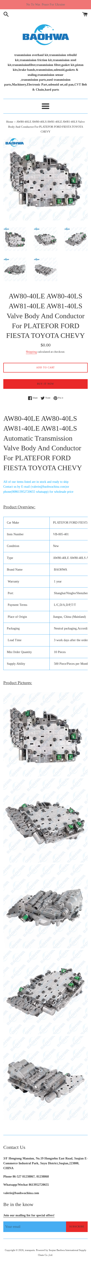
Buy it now (45, 383)
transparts (30, 1250)
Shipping (31, 351)
